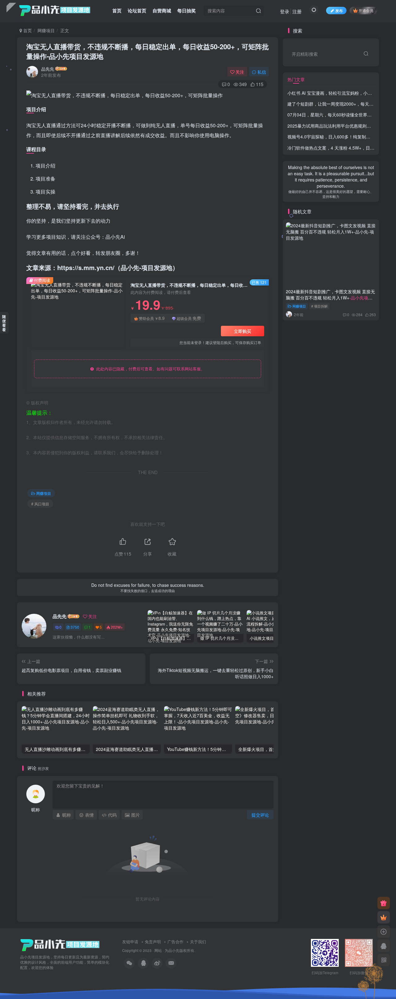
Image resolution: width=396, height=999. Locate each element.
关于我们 (198, 941)
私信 (261, 72)
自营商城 (162, 10)
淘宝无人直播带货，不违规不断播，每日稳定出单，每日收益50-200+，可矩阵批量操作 (147, 51)
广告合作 (175, 941)
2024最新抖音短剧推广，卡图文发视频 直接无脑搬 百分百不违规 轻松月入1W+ (330, 297)
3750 (75, 627)
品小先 (173, 950)
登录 (284, 11)
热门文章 (296, 79)
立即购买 (242, 331)
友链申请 (130, 941)
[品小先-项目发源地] (60, 945)
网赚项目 (46, 30)
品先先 (47, 69)
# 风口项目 (40, 503)
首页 (117, 10)
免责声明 (153, 941)
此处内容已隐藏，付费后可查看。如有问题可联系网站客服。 (149, 369)
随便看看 (4, 323)
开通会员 (366, 10)
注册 (297, 11)
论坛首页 (137, 10)
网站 (158, 950)
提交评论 (260, 815)
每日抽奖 (186, 10)
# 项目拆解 (319, 305)
